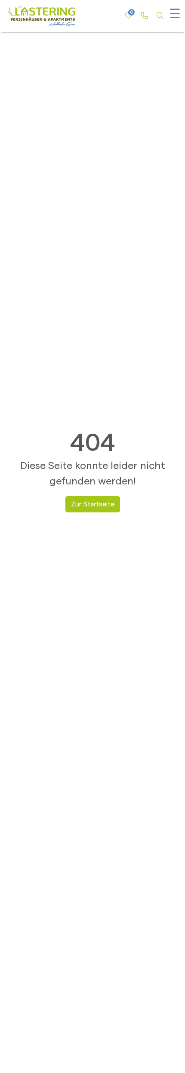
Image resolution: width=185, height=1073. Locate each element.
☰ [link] (175, 14)
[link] (144, 16)
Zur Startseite (92, 504)
